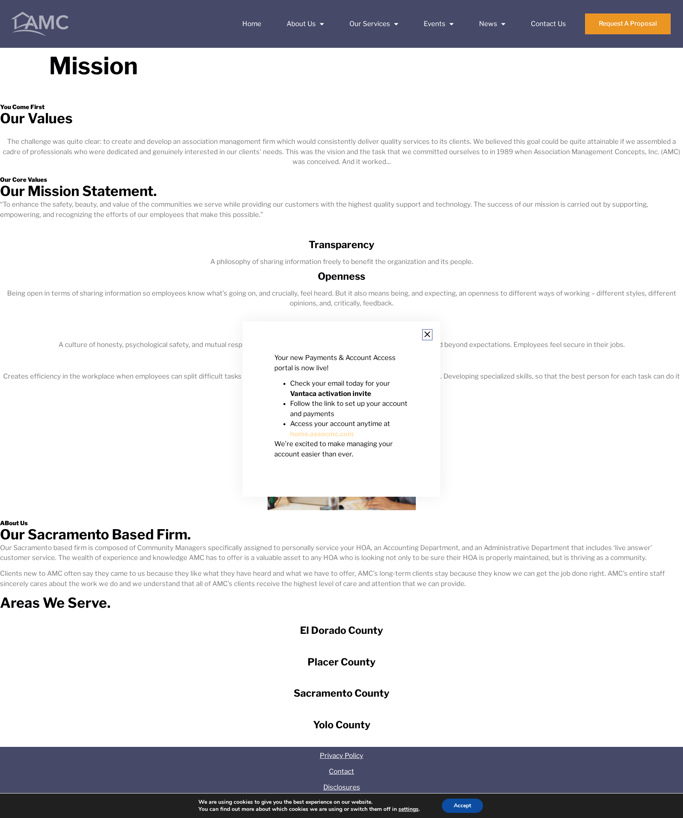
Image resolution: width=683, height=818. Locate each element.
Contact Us (548, 24)
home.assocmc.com (322, 434)
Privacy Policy (341, 756)
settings (408, 809)
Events (434, 24)
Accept (462, 805)
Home (251, 24)
